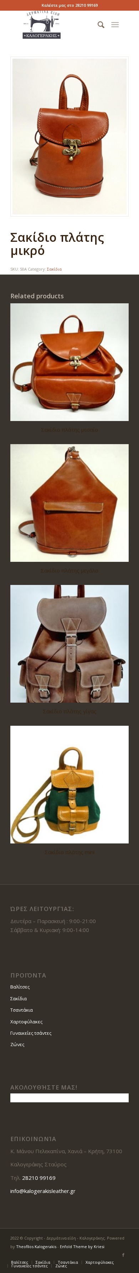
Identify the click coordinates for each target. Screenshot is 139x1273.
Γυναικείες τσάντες (30, 1033)
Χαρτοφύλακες (26, 1021)
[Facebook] (123, 1255)
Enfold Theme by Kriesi (82, 1246)
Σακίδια (54, 269)
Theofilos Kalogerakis (36, 1246)
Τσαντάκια (21, 1010)
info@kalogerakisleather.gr (43, 1190)
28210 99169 (86, 5)
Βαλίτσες (20, 987)
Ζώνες (17, 1044)
